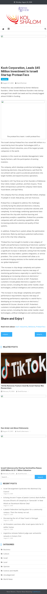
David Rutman (22, 83)
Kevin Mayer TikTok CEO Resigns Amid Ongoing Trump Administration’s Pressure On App (8, 334)
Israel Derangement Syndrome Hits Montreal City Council (22, 490)
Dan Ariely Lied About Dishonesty (14, 428)
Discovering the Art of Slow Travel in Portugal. (20, 518)
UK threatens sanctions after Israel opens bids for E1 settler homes (23, 525)
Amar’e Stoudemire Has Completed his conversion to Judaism (41, 334)
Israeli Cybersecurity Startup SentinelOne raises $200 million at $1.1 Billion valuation (21, 469)
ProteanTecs (40, 327)
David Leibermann (23, 431)
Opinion (6, 566)
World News (8, 579)
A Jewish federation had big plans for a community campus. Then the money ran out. (22, 510)
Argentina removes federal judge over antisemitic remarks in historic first (22, 534)
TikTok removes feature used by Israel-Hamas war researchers (22, 387)
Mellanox (31, 327)
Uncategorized (8, 575)
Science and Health (10, 571)
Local (5, 562)
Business (4, 79)
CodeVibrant (36, 592)
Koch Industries (21, 327)
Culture (6, 554)
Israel (5, 558)
